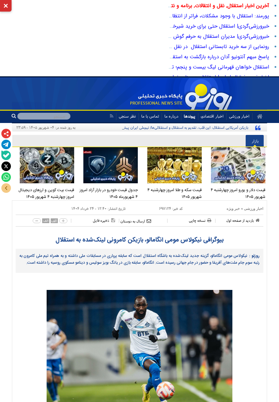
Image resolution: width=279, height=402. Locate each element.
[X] (6, 166)
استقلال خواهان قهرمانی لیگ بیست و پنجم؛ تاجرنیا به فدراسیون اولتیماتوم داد (186, 67)
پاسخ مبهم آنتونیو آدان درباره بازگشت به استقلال (217, 57)
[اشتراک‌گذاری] (6, 133)
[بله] (6, 155)
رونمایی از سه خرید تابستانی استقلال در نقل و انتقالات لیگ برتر (201, 47)
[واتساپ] (6, 177)
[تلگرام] (6, 144)
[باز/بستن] (6, 188)
